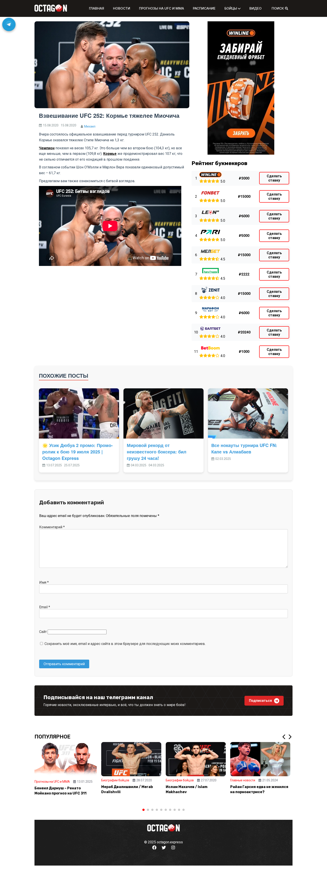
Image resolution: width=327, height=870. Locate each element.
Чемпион (46, 148)
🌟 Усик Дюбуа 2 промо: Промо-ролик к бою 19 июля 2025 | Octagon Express (77, 451)
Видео (255, 8)
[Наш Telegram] (9, 24)
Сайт (43, 632)
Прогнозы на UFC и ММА (161, 8)
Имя (44, 582)
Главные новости (242, 780)
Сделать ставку (274, 178)
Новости (121, 8)
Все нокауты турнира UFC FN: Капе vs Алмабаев (244, 448)
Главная (96, 8)
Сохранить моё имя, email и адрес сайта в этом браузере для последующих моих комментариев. (125, 644)
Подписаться (260, 700)
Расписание (204, 8)
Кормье (110, 154)
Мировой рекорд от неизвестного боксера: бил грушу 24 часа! (156, 451)
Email (44, 607)
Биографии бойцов (115, 780)
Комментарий (52, 527)
